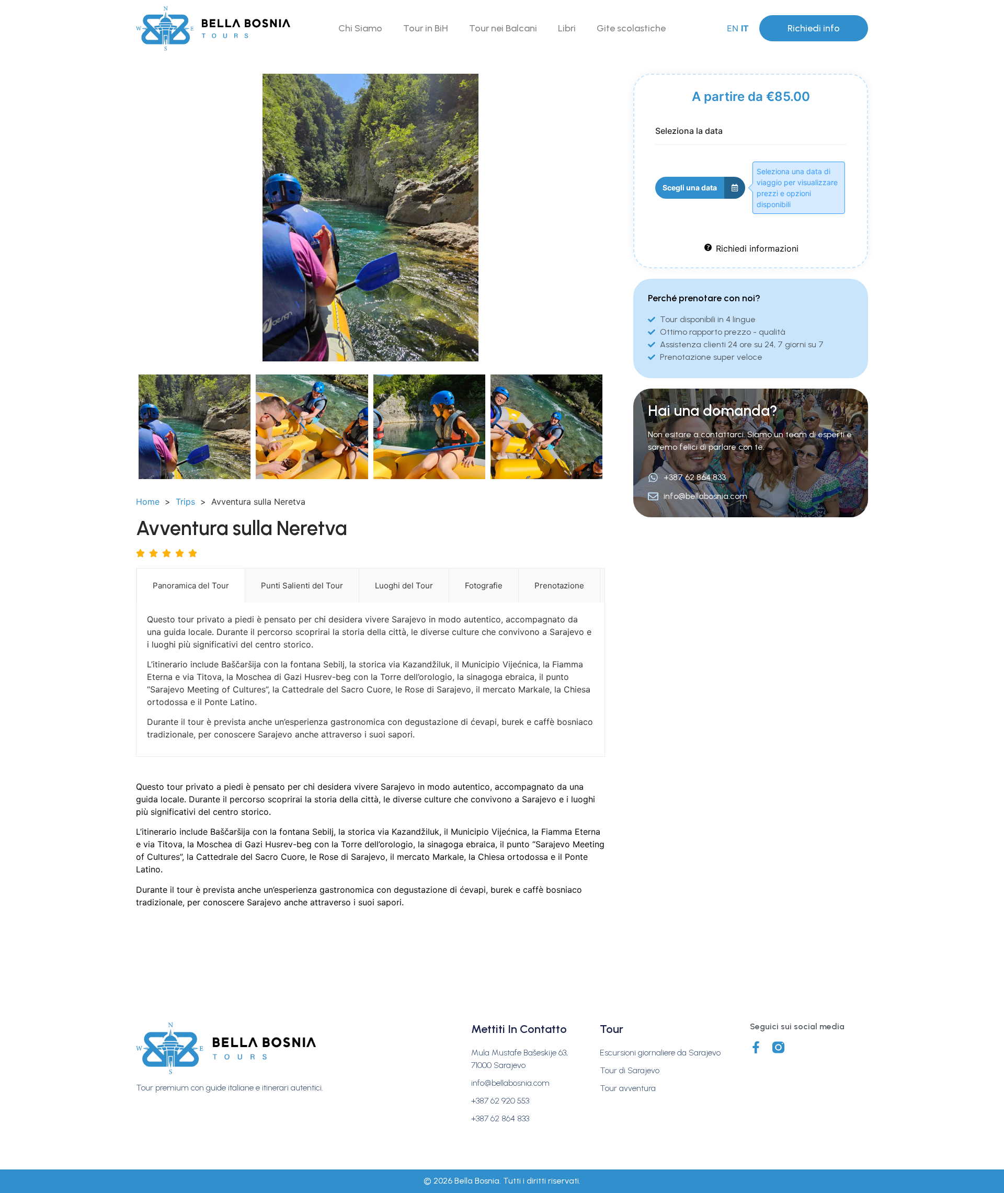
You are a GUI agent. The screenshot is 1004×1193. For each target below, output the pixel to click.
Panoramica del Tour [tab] (191, 585)
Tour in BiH (425, 28)
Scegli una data (690, 187)
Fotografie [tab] (484, 585)
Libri (567, 28)
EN (732, 28)
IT (745, 28)
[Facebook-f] (756, 1047)
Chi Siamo (360, 28)
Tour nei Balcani (503, 28)
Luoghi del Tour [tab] (404, 585)
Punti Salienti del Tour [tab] (302, 585)
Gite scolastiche (631, 28)
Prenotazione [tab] (559, 585)
